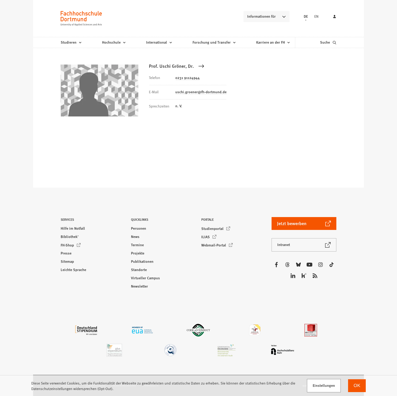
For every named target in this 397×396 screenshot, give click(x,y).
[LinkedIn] (292, 275)
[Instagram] (320, 264)
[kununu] (303, 275)
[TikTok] (331, 264)
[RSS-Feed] (314, 275)
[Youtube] (309, 264)
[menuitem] (71, 42)
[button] (93, 221)
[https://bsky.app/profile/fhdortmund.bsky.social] (298, 264)
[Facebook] (276, 264)
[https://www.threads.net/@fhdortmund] (287, 264)
